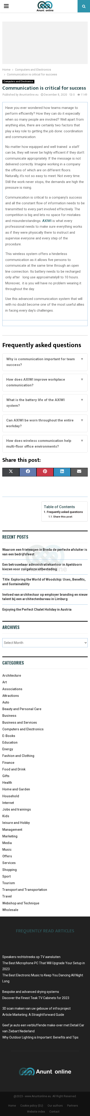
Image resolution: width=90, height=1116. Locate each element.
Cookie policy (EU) (31, 1105)
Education (10, 742)
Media (7, 843)
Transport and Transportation (24, 890)
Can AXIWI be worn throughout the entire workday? (45, 423)
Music (7, 849)
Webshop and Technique (20, 903)
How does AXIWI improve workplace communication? (45, 382)
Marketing (10, 836)
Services (9, 863)
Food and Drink (13, 769)
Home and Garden (16, 789)
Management (12, 829)
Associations (12, 689)
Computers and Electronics (18, 81)
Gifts (5, 776)
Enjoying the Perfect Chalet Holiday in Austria (37, 609)
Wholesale (10, 910)
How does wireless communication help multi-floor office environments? (45, 444)
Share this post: (62, 516)
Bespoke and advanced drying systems (30, 992)
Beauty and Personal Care (21, 709)
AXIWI (46, 221)
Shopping (9, 870)
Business (9, 715)
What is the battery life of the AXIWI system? (45, 403)
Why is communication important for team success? (45, 362)
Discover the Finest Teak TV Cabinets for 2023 (35, 998)
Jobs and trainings (16, 809)
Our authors (55, 1105)
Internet (8, 803)
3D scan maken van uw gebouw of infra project (36, 1008)
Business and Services (19, 722)
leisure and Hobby (16, 823)
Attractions (10, 696)
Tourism (8, 883)
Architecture (11, 675)
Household (10, 796)
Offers (7, 856)
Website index (36, 1111)
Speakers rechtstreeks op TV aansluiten (31, 957)
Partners (72, 1105)
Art (4, 682)
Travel (7, 896)
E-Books (8, 736)
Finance (8, 762)
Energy (7, 749)
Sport (6, 876)
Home (12, 1105)
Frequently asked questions (65, 512)
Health (7, 782)
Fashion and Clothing (18, 756)
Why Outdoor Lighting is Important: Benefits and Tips (40, 1037)
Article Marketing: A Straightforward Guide (33, 1014)
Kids (5, 816)
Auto (5, 702)
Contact (54, 1111)
